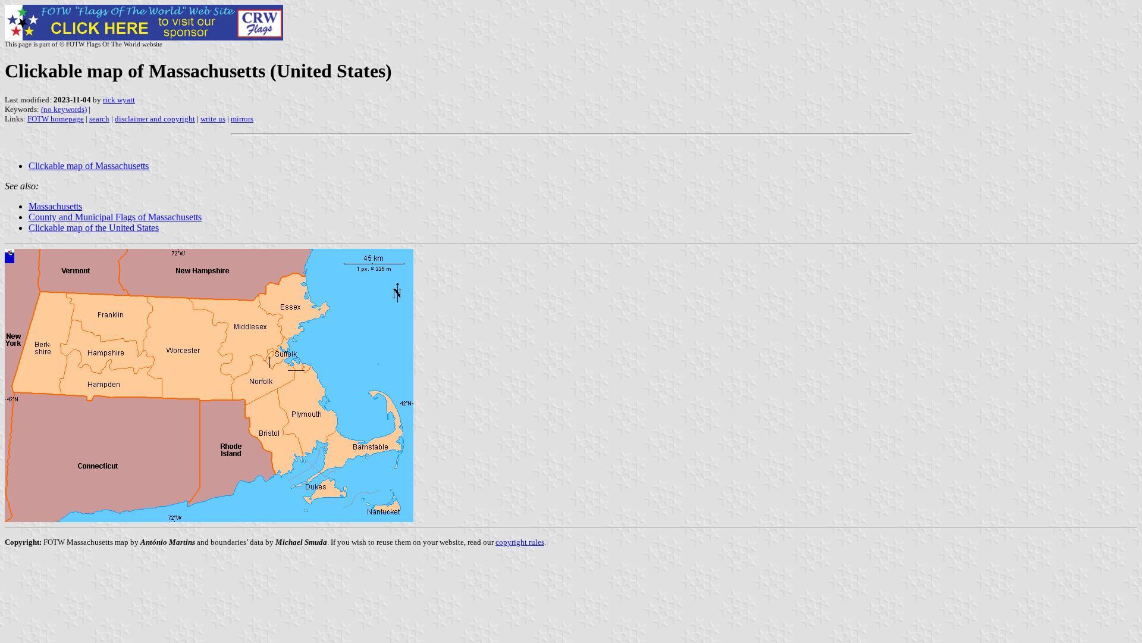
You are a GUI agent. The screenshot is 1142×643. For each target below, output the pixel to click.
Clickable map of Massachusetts (89, 166)
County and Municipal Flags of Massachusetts (115, 217)
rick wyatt (119, 99)
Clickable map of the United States (94, 228)
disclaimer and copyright (155, 118)
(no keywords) (64, 109)
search (99, 118)
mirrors (242, 118)
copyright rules (519, 542)
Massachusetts (55, 206)
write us (212, 118)
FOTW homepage (55, 118)
